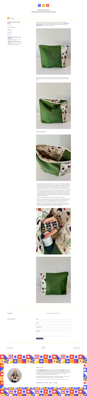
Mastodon (56, 382)
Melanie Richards (43, 369)
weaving (46, 12)
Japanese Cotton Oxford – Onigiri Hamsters (14, 37)
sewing (40, 12)
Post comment (40, 338)
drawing (52, 12)
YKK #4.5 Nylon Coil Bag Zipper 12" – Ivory (14, 42)
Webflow (62, 369)
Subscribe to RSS (39, 382)
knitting (34, 12)
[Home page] (43, 5)
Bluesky (50, 382)
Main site (46, 382)
